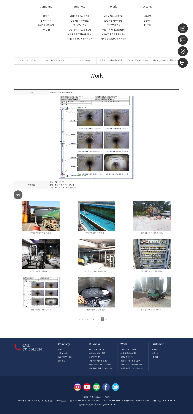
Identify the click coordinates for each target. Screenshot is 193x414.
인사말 (46, 16)
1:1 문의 (147, 25)
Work (113, 6)
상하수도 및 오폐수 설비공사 (80, 34)
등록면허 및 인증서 (46, 25)
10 (107, 319)
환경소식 (147, 21)
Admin (184, 6)
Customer (147, 6)
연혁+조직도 (46, 21)
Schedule (96, 397)
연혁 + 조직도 (63, 353)
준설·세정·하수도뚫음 (79, 21)
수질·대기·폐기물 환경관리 (79, 30)
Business (79, 6)
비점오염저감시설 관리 (79, 16)
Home (175, 6)
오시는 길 (46, 30)
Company (46, 6)
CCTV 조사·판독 (80, 25)
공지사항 (147, 16)
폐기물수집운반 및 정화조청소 (79, 39)
